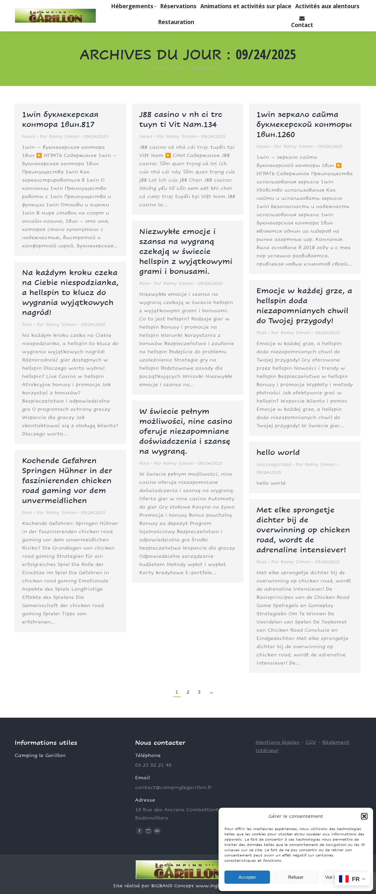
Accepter (247, 877)
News (28, 136)
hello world (278, 452)
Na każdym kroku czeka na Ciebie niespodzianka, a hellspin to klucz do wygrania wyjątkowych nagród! (70, 292)
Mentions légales (277, 742)
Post (144, 283)
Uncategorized (273, 464)
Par (59, 136)
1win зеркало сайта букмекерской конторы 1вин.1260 (304, 124)
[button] (364, 816)
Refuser (295, 877)
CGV (311, 742)
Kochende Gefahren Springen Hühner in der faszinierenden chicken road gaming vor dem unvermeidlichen (67, 480)
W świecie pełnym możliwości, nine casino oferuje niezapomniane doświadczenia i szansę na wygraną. (185, 431)
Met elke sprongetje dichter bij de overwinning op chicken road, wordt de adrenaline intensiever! (303, 529)
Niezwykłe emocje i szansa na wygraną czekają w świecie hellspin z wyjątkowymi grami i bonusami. (185, 251)
